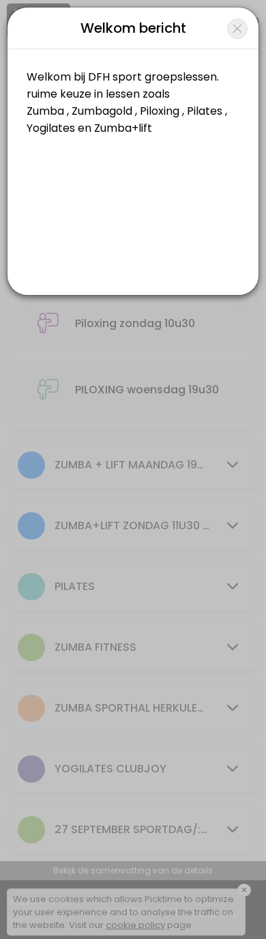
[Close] (237, 28)
